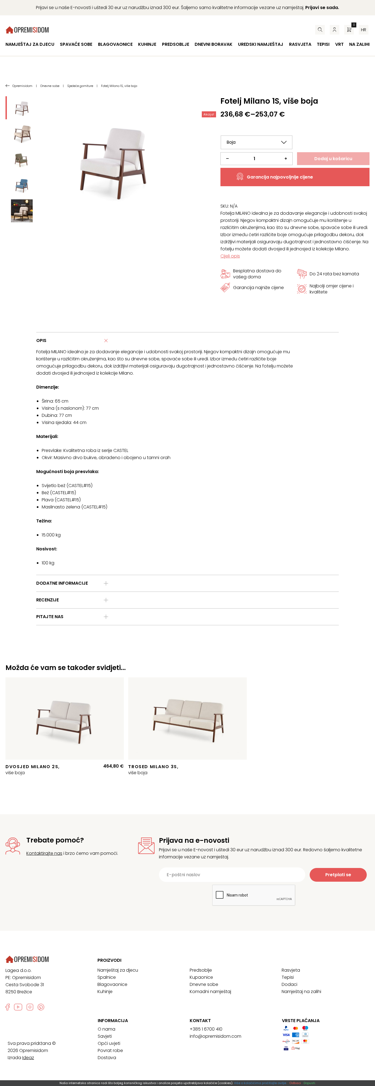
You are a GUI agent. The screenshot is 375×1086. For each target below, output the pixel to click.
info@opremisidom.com (215, 1036)
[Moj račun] (334, 30)
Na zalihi (359, 44)
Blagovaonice (115, 44)
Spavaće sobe (76, 44)
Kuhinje (147, 44)
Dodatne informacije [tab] (62, 583)
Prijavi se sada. (322, 7)
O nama (106, 1029)
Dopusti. (310, 1083)
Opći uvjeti (109, 1043)
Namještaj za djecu (29, 44)
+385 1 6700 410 (206, 1029)
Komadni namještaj (210, 991)
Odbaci (295, 1083)
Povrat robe (110, 1050)
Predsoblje (175, 44)
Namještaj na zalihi (301, 991)
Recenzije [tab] (47, 600)
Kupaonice (201, 977)
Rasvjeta (300, 44)
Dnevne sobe (204, 984)
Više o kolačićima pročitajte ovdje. (260, 1083)
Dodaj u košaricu (333, 158)
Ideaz (28, 1057)
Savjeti (105, 1036)
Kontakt (200, 1021)
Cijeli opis (230, 256)
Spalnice (106, 977)
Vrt (339, 44)
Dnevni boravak (214, 44)
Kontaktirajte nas (44, 853)
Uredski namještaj (260, 44)
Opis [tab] (41, 340)
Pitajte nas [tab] (49, 616)
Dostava (107, 1057)
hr (363, 30)
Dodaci (289, 984)
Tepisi (323, 44)
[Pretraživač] (320, 30)
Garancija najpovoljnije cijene (280, 177)
